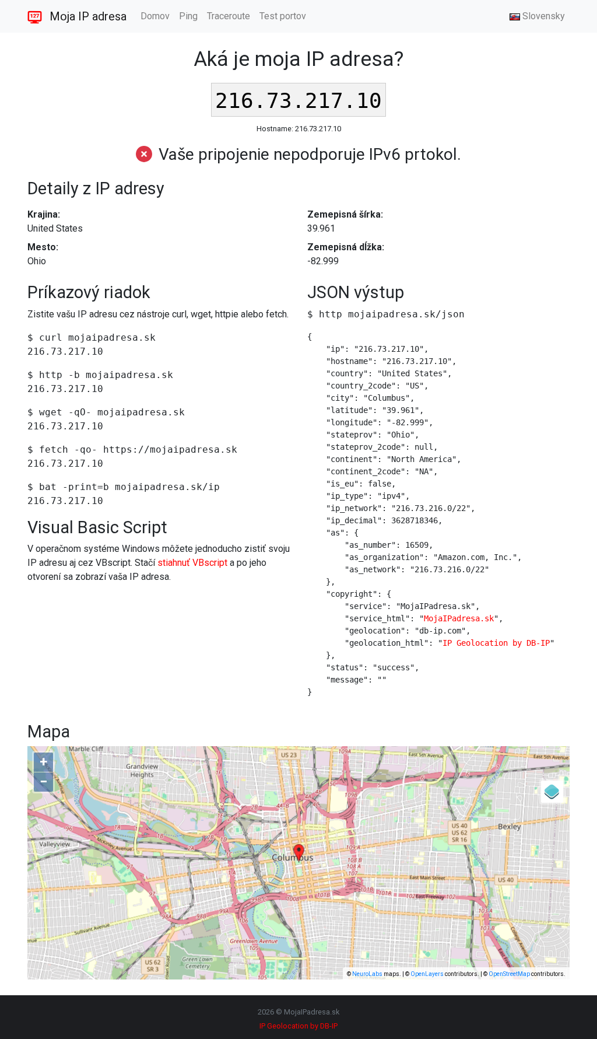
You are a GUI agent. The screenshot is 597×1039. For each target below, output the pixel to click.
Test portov (282, 16)
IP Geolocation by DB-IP (496, 643)
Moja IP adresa (87, 16)
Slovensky (542, 16)
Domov (155, 16)
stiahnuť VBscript (192, 562)
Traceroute (228, 16)
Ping (188, 16)
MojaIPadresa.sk (459, 618)
